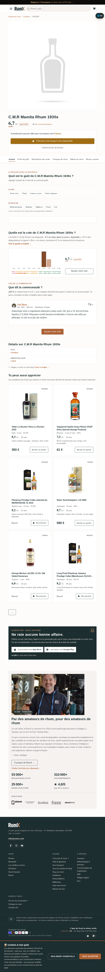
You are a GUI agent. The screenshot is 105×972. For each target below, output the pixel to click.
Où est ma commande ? (18, 901)
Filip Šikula (22, 304)
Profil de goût (23, 159)
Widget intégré (83, 878)
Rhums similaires (93, 159)
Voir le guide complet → (19, 244)
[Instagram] (16, 845)
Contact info (13, 907)
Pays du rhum (58, 872)
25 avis (24, 584)
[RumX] (20, 9)
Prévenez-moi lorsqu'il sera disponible (54, 141)
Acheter (12, 159)
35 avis (69, 510)
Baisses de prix (58, 889)
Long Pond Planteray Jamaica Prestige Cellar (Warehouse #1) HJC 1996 (74, 575)
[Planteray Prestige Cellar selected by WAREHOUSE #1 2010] (30, 479)
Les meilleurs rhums (16, 865)
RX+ (79, 881)
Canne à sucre (35, 193)
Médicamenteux (16, 207)
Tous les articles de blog (62, 868)
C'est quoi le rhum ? (60, 858)
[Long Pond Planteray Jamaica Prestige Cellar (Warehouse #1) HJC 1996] (75, 552)
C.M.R (13, 361)
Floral (24, 193)
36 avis (24, 437)
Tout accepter (90, 956)
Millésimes (56, 882)
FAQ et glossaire (59, 862)
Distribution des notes (41, 159)
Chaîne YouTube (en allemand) (26, 768)
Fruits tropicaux (51, 193)
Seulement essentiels (63, 956)
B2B (78, 874)
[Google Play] (94, 935)
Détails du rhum (76, 159)
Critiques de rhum (60, 159)
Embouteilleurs (58, 879)
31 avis (24, 510)
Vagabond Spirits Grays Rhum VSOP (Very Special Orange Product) (74, 428)
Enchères (12, 868)
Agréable (24, 124)
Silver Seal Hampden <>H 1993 (71, 500)
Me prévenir (41, 523)
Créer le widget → (41, 367)
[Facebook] (10, 845)
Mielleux (29, 207)
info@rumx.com (16, 839)
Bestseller (12, 862)
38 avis (69, 584)
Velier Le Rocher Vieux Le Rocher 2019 (28, 428)
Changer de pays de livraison (52, 147)
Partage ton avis (15, 904)
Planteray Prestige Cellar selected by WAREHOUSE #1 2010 (29, 501)
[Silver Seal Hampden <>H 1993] (75, 479)
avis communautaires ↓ (43, 124)
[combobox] (58, 9)
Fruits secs (14, 193)
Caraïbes (14, 353)
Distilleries (56, 875)
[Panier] (94, 8)
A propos (80, 858)
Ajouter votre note (79, 271)
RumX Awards (14, 872)
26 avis (69, 437)
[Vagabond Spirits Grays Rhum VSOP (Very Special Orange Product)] (75, 406)
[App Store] (87, 935)
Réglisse (39, 207)
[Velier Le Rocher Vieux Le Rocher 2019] (30, 406)
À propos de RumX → (24, 763)
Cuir (55, 207)
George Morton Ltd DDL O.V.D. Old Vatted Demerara (28, 574)
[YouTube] (22, 845)
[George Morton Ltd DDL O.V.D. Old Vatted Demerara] (30, 552)
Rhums (11, 858)
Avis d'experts (58, 865)
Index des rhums (59, 885)
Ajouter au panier (39, 450)
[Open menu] (11, 8)
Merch (11, 875)
